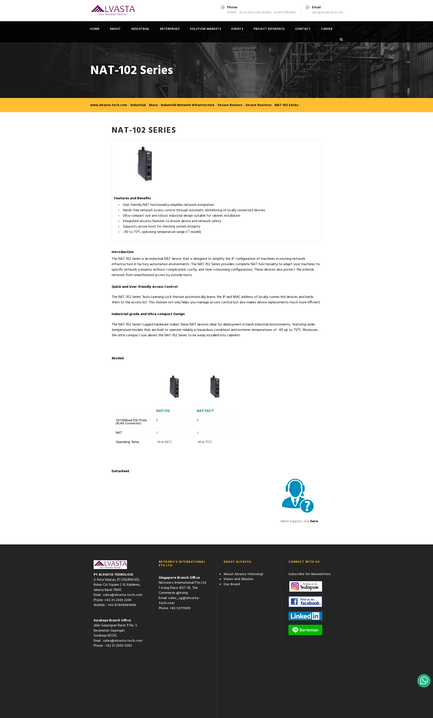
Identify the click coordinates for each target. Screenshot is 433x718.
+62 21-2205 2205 (117, 600)
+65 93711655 (180, 608)
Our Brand (231, 584)
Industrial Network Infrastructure (187, 105)
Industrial (140, 29)
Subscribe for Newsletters (309, 574)
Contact (303, 29)
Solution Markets (205, 29)
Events (237, 29)
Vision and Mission (238, 579)
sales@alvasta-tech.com (123, 595)
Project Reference (269, 29)
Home (94, 29)
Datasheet (120, 471)
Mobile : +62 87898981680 (115, 605)
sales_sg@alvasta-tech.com (179, 600)
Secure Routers (230, 105)
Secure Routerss (258, 105)
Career (326, 29)
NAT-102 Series (286, 105)
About (115, 29)
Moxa (153, 105)
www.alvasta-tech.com (108, 105)
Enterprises (170, 29)
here (314, 521)
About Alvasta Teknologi (243, 574)
